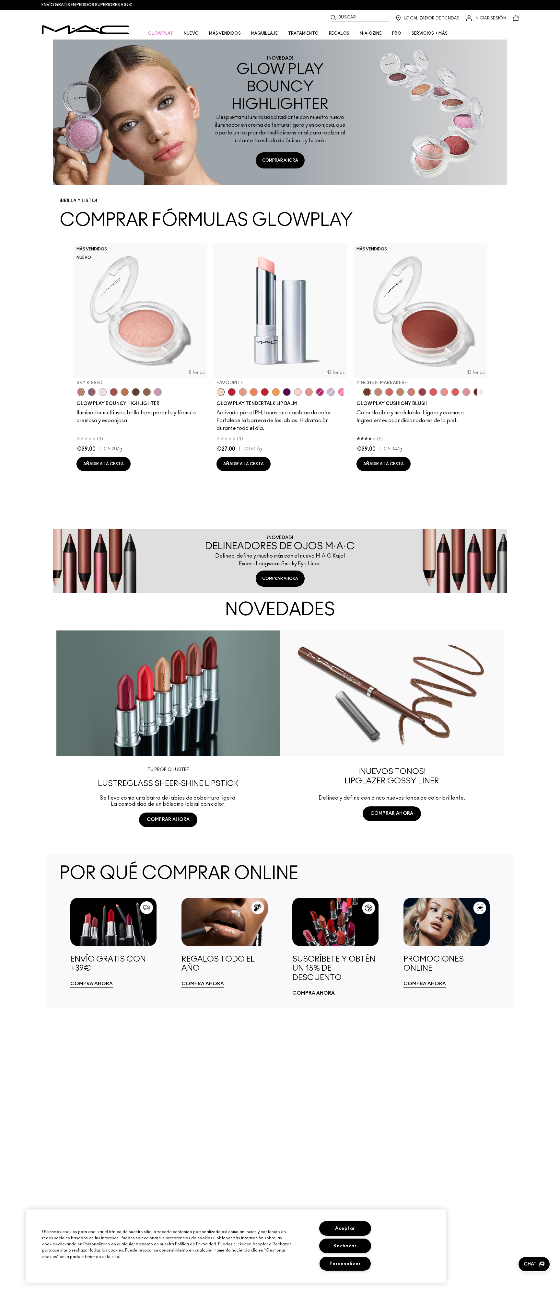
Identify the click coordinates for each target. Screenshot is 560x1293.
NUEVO (191, 33)
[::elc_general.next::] (480, 392)
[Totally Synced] (466, 392)
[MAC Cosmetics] (85, 29)
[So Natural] (400, 392)
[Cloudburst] (125, 392)
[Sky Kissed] (80, 392)
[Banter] (232, 392)
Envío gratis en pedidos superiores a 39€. (87, 5)
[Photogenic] (342, 392)
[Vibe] (331, 392)
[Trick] (287, 392)
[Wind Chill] (103, 392)
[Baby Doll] (309, 392)
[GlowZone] (136, 392)
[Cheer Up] (444, 392)
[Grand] (411, 392)
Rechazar (345, 1245)
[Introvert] (243, 392)
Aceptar (345, 1228)
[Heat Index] (433, 392)
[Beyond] (320, 392)
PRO (396, 33)
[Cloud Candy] (114, 392)
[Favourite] (220, 392)
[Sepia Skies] (147, 392)
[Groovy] (455, 392)
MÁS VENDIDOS (225, 33)
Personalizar (345, 1263)
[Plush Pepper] (422, 392)
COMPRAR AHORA (280, 160)
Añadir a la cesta (103, 464)
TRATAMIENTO (303, 33)
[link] (114, 943)
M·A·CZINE (371, 33)
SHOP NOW (168, 843)
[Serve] (265, 392)
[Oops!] (276, 392)
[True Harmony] (378, 392)
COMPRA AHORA (91, 983)
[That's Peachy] (389, 392)
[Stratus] (158, 392)
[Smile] (298, 392)
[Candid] (254, 392)
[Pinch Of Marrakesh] (367, 392)
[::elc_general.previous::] (360, 392)
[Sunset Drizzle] (92, 392)
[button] (534, 1264)
